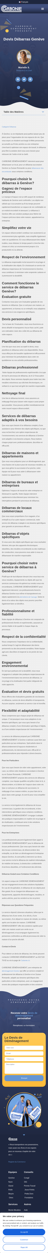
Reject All (24, 1247)
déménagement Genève (11, 971)
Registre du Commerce (16, 1162)
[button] (43, 9)
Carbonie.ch (25, 960)
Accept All (24, 1232)
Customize (24, 1240)
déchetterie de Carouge (28, 597)
